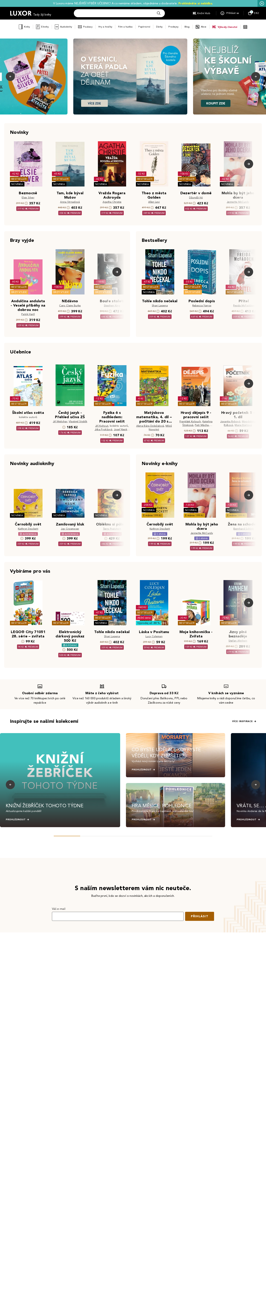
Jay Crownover (70, 528)
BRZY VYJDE (19, 292)
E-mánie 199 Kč (152, 515)
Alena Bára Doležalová (150, 425)
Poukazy (87, 26)
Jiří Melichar (60, 421)
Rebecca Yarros (201, 305)
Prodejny (173, 26)
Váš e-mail (58, 909)
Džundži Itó (196, 197)
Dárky (159, 26)
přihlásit (199, 916)
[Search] (159, 13)
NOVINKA (17, 184)
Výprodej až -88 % (148, 623)
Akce (203, 26)
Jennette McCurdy (238, 201)
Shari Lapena (160, 305)
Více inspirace (242, 721)
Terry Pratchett (112, 528)
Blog (187, 26)
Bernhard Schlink (243, 528)
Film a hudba (125, 26)
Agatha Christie (112, 201)
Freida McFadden (243, 305)
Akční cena (144, 617)
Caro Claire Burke (70, 305)
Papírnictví (144, 26)
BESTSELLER (19, 179)
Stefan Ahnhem (238, 640)
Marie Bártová (243, 425)
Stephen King (112, 305)
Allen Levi (154, 201)
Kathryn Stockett (28, 528)
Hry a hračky (105, 26)
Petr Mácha (202, 425)
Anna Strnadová (70, 201)
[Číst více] (130, 76)
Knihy (27, 26)
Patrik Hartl (28, 314)
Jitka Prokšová (103, 429)
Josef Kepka (121, 429)
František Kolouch (190, 421)
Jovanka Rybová (230, 421)
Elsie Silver (28, 197)
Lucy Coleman (153, 636)
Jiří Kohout (101, 425)
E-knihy (45, 26)
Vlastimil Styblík (78, 421)
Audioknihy (66, 26)
